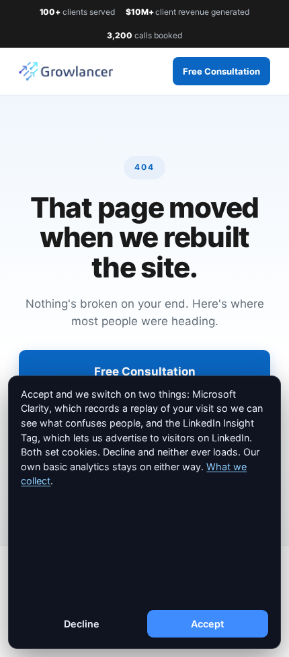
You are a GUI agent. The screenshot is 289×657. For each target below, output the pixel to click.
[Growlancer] (66, 71)
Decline (81, 623)
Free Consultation (221, 71)
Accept (207, 623)
